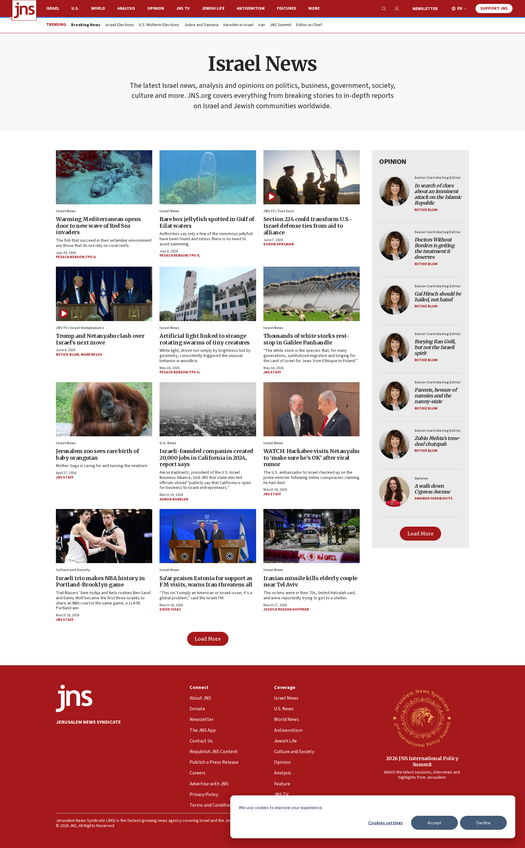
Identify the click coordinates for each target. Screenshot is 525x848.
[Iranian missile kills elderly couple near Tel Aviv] (311, 536)
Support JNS (494, 8)
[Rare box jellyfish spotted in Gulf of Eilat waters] (208, 177)
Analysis (126, 8)
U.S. (75, 8)
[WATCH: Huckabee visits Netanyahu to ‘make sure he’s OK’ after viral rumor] (311, 409)
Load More (208, 639)
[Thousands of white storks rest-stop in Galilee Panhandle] (311, 294)
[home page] (24, 10)
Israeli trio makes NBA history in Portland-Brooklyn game (100, 581)
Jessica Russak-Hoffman (286, 609)
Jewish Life (213, 8)
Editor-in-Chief (309, 25)
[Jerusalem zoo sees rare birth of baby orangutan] (104, 409)
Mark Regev (91, 354)
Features (286, 8)
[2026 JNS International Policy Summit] (422, 718)
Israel (52, 8)
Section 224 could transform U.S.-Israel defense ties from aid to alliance (307, 226)
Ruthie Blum (67, 354)
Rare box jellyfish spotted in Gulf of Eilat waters (207, 222)
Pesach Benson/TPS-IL (76, 257)
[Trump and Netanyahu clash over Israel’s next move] (104, 294)
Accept (434, 822)
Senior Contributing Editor (437, 177)
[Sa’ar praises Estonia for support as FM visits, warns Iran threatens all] (208, 536)
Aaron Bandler (174, 499)
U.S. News (168, 443)
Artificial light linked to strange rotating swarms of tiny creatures (205, 339)
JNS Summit (280, 25)
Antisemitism (251, 8)
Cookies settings (385, 822)
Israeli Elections (119, 25)
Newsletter (425, 9)
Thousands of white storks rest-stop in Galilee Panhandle (306, 339)
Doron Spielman (278, 244)
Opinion (155, 8)
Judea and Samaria (201, 25)
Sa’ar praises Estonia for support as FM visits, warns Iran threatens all (206, 581)
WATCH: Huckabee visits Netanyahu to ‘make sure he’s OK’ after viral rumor (311, 458)
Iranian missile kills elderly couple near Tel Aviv (310, 581)
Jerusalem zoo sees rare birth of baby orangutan (97, 454)
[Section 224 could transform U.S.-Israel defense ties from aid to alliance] (311, 177)
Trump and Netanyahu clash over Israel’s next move (100, 339)
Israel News (66, 211)
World (98, 8)
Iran (261, 25)
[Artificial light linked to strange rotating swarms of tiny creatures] (208, 294)
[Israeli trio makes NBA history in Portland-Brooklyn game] (104, 536)
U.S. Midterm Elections (159, 25)
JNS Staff (272, 372)
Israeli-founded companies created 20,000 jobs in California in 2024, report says (206, 458)
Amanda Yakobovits (433, 498)
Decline (483, 822)
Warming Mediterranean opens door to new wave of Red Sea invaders (98, 226)
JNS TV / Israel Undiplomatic (80, 328)
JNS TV (183, 8)
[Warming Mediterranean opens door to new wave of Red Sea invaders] (104, 177)
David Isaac (170, 609)
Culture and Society (73, 570)
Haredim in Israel (238, 25)
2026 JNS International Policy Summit (422, 761)
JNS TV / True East (278, 211)
